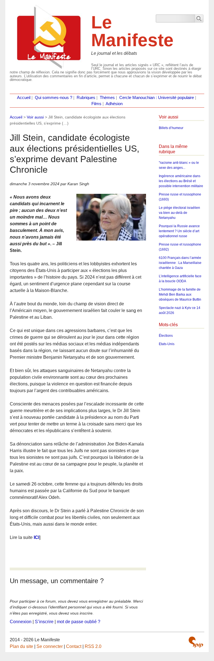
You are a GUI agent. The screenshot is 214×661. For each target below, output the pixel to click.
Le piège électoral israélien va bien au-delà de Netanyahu (179, 213)
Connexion (20, 621)
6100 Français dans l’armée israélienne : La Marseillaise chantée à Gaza (180, 263)
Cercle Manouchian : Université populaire (156, 97)
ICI (36, 537)
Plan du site (21, 646)
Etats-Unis (166, 344)
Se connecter (50, 646)
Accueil (23, 97)
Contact (73, 646)
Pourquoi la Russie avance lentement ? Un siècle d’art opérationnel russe (179, 231)
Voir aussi (35, 117)
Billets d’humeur (171, 128)
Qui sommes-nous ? (53, 97)
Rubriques (86, 97)
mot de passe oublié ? (78, 621)
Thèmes (107, 97)
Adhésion (114, 103)
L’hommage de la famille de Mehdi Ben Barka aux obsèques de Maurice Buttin (180, 294)
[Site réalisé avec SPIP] (196, 642)
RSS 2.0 (93, 646)
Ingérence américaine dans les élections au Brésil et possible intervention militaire (181, 181)
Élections (166, 336)
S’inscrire (44, 621)
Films (96, 103)
